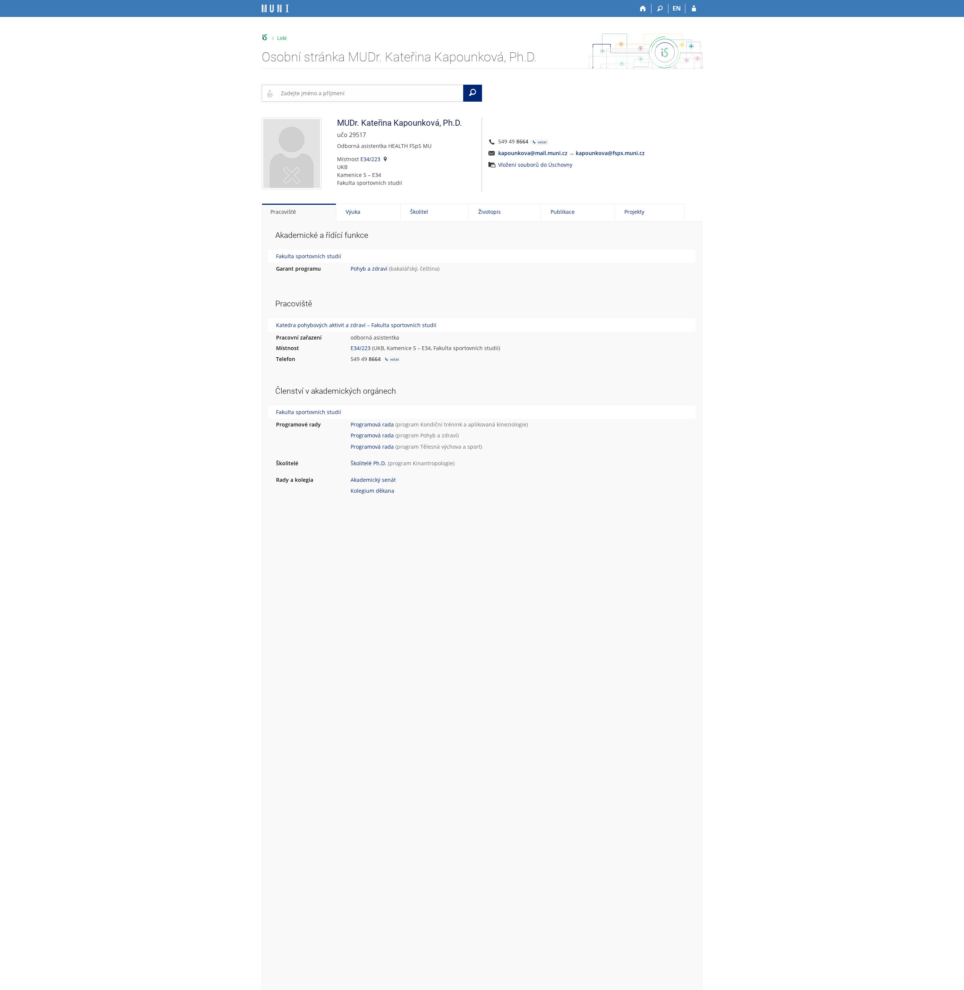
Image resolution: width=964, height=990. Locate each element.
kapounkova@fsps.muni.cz (610, 153)
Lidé (282, 38)
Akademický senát (373, 479)
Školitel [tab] (419, 211)
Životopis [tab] (489, 211)
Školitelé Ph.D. (368, 463)
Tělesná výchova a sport (450, 446)
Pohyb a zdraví (369, 268)
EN (677, 8)
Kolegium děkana (372, 490)
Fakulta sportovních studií (308, 256)
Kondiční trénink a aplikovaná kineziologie (473, 424)
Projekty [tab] (634, 211)
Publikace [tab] (563, 211)
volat (542, 142)
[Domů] (643, 9)
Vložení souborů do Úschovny (535, 164)
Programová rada (372, 424)
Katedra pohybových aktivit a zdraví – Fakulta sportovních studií (356, 325)
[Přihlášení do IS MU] (693, 9)
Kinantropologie (433, 463)
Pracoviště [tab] (283, 211)
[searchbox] (370, 93)
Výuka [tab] (353, 211)
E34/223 (370, 159)
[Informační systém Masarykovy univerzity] (275, 8)
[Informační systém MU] (265, 37)
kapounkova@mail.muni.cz (532, 153)
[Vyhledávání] (659, 9)
